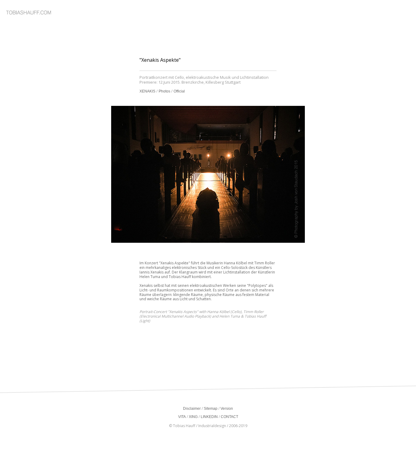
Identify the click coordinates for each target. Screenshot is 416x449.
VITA (182, 417)
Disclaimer (192, 408)
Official (179, 91)
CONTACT (229, 417)
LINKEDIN (209, 417)
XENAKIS (147, 91)
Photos (164, 91)
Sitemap (210, 408)
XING (193, 417)
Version (226, 408)
